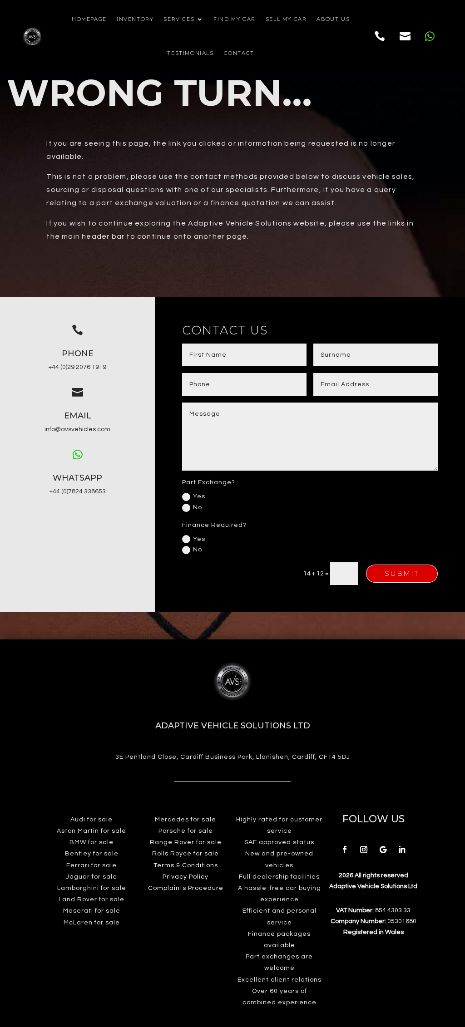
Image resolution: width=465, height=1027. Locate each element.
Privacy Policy (185, 877)
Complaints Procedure (185, 888)
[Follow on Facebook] (344, 849)
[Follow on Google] (383, 849)
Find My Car (234, 19)
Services (178, 19)
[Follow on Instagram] (363, 849)
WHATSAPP (77, 478)
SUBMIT (402, 573)
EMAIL (77, 416)
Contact (239, 53)
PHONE (78, 354)
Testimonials (190, 53)
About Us (333, 19)
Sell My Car (286, 19)
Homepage (89, 19)
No (197, 507)
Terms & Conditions (185, 865)
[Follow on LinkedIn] (402, 849)
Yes (199, 496)
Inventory (135, 19)
